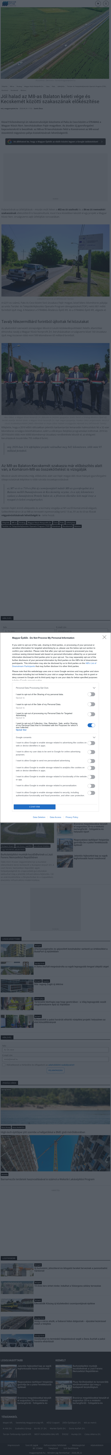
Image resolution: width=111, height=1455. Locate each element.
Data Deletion (39, 817)
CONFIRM (34, 807)
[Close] (105, 638)
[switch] (91, 694)
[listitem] (55, 687)
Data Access (55, 817)
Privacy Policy (72, 817)
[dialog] (55, 727)
